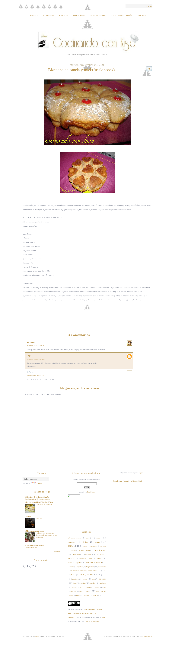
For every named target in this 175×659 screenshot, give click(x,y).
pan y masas (87, 574)
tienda (97, 591)
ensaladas (88, 554)
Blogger (140, 473)
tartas (88, 591)
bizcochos (72, 542)
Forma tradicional (98, 15)
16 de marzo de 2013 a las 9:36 (35, 346)
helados (70, 563)
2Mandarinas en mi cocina (34, 531)
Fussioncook (48, 15)
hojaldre (78, 562)
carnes (71, 545)
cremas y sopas (84, 550)
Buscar (149, 6)
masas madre (102, 567)
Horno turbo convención (94, 562)
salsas (81, 591)
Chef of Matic (79, 15)
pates (93, 579)
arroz (88, 538)
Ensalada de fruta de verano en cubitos (37, 499)
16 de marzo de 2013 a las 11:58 (36, 359)
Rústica (28, 516)
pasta (104, 575)
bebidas (98, 538)
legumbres (80, 567)
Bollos (86, 542)
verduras (87, 595)
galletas (99, 558)
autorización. (147, 637)
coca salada (103, 546)
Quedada (88, 587)
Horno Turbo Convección (121, 15)
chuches (85, 546)
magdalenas (90, 566)
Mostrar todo (57, 551)
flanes (91, 558)
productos (103, 583)
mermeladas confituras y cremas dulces (84, 571)
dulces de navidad (100, 550)
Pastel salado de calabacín (44, 504)
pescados (102, 578)
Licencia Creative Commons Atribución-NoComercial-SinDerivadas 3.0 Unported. (85, 613)
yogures (95, 595)
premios (93, 583)
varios (78, 595)
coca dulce (93, 546)
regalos (104, 587)
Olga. (37, 637)
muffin (104, 571)
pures (81, 587)
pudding (74, 587)
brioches (98, 542)
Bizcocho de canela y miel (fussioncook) (81, 69)
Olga (29, 355)
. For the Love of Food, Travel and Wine (39, 502)
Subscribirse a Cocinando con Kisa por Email (127, 481)
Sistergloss (31, 342)
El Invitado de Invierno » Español (37, 497)
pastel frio (75, 579)
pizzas (75, 583)
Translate (39, 483)
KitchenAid (63, 15)
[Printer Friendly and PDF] (88, 311)
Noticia (73, 575)
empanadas (76, 554)
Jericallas (39, 519)
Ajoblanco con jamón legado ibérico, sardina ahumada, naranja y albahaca (46, 535)
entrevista (83, 558)
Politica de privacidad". (92, 621)
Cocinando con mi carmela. (34, 545)
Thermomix (33, 15)
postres (83, 583)
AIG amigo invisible (75, 538)
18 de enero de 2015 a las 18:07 (35, 375)
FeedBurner (91, 492)
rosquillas (73, 591)
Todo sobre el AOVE (31, 548)
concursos (74, 550)
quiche (97, 587)
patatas (85, 579)
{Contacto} (141, 15)
